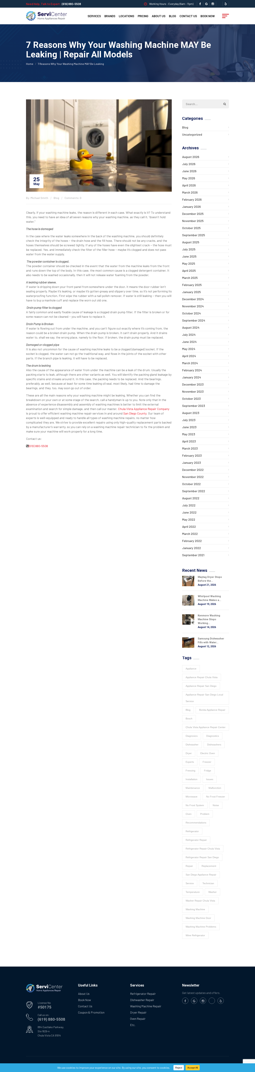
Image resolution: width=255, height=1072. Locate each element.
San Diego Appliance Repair (201, 874)
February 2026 (192, 199)
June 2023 (189, 427)
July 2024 (189, 334)
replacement (209, 866)
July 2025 (189, 249)
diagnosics (192, 735)
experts (190, 762)
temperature (193, 892)
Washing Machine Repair (145, 1006)
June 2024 (189, 342)
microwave (191, 796)
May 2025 (188, 263)
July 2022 (189, 505)
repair (189, 866)
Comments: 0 (73, 197)
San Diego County (134, 413)
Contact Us (188, 16)
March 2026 (190, 192)
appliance (191, 668)
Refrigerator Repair (143, 993)
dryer (189, 753)
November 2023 (193, 391)
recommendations (196, 822)
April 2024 (189, 356)
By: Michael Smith (37, 197)
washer (212, 892)
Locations (126, 16)
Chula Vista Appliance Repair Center (206, 727)
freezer (207, 762)
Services (94, 16)
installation (191, 779)
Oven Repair (138, 1018)
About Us (158, 16)
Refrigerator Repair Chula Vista (203, 848)
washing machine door (198, 918)
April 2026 (189, 185)
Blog (172, 16)
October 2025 (191, 228)
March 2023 (190, 448)
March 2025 (190, 278)
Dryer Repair (138, 1012)
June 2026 (189, 171)
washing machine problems (201, 926)
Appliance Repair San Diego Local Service (204, 698)
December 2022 (193, 470)
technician (208, 883)
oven (189, 814)
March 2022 (190, 534)
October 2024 (191, 313)
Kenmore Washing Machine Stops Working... (209, 619)
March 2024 (190, 363)
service (190, 883)
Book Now (208, 16)
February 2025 (192, 285)
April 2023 (189, 441)
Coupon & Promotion (91, 1012)
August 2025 (190, 242)
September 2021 (193, 555)
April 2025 (189, 270)
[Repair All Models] (46, 16)
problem (204, 814)
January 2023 (191, 462)
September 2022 (193, 491)
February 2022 (192, 541)
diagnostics (212, 735)
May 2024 (188, 349)
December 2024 (193, 299)
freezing (190, 770)
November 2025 (193, 221)
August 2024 (190, 327)
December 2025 (193, 214)
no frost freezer (215, 796)
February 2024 (192, 370)
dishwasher (192, 744)
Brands (109, 16)
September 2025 (193, 235)
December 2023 (193, 384)
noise (216, 805)
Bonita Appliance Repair (212, 709)
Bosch (189, 718)
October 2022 (191, 484)
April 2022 (189, 526)
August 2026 (190, 157)
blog (188, 709)
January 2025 (191, 292)
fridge (207, 770)
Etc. (132, 1025)
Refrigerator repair (196, 840)
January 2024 (191, 377)
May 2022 (188, 519)
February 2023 (192, 455)
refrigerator (192, 831)
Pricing (143, 16)
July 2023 (189, 420)
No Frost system (195, 805)
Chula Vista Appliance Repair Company (143, 409)
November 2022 (193, 477)
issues (209, 779)
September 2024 (193, 320)
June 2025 (189, 256)
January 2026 (191, 206)
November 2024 (193, 306)
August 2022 (190, 498)
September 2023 (193, 406)
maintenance (193, 788)
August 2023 (190, 413)
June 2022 (189, 512)
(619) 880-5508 (71, 4)
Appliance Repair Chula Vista (202, 677)
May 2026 (188, 178)
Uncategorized (192, 134)
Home (29, 63)
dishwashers (214, 744)
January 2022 (191, 548)
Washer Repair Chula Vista (200, 900)
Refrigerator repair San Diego (202, 857)
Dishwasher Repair (142, 1000)
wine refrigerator (195, 935)
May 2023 (188, 434)
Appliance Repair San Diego (201, 686)
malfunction (215, 788)
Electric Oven (207, 753)
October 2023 (191, 398)
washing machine (195, 909)
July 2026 (189, 164)
